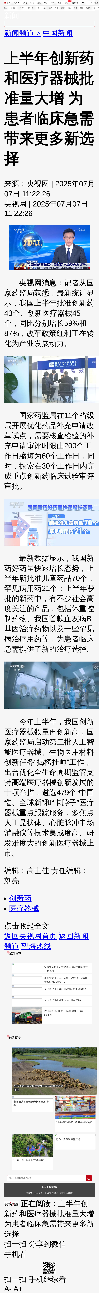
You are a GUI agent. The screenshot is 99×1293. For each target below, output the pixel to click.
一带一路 (29, 8)
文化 (44, 8)
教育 (59, 3)
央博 (37, 8)
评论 (32, 3)
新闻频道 (20, 33)
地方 (6, 8)
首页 (8, 3)
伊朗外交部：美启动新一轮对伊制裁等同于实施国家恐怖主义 (66, 980)
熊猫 (66, 3)
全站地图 (53, 1186)
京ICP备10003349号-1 (35, 1193)
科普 (56, 8)
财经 (45, 3)
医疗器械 (24, 908)
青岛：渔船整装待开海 (68, 1139)
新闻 (25, 3)
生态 (22, 8)
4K (83, 3)
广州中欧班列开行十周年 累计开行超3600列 (64, 1013)
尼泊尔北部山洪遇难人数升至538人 (63, 1000)
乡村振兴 (14, 8)
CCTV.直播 (94, 3)
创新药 (20, 898)
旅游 (50, 8)
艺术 (81, 8)
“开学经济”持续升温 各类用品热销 (74, 1122)
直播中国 (75, 3)
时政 (15, 3)
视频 (39, 3)
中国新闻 (58, 33)
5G (94, 8)
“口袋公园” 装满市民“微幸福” (29, 1160)
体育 (52, 3)
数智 (88, 8)
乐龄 (69, 8)
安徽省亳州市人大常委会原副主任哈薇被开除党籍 (66, 969)
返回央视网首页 (30, 936)
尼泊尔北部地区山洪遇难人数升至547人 (65, 989)
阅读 (75, 8)
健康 (63, 8)
